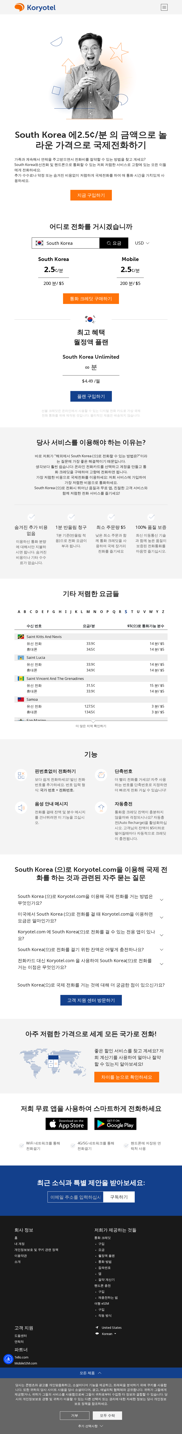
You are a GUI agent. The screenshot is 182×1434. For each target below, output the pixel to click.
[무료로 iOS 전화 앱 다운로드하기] (67, 1123)
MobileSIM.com (25, 1363)
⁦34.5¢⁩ (90, 649)
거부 (74, 1415)
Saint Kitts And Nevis (44, 636)
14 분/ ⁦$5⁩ (157, 643)
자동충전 (124, 804)
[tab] (17, 611)
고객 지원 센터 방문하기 (91, 1000)
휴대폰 (32, 649)
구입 (101, 1243)
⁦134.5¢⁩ (89, 712)
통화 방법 (105, 1261)
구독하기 (119, 1197)
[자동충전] (101, 807)
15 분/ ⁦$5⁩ (157, 685)
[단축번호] (101, 775)
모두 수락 (107, 1415)
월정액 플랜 (106, 1255)
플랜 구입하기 (91, 396)
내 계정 (19, 1243)
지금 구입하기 (91, 195)
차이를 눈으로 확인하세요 (126, 1077)
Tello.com (21, 1357)
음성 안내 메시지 (51, 804)
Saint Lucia (36, 657)
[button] (164, 7)
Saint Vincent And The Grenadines (55, 678)
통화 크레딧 (102, 1238)
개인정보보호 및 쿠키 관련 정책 (36, 1249)
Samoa (32, 699)
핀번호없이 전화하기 (55, 771)
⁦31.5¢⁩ (90, 685)
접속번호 (104, 1267)
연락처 (19, 1341)
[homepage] (87, 7)
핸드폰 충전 (102, 1285)
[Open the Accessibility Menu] (8, 1359)
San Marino (36, 720)
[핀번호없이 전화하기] (21, 775)
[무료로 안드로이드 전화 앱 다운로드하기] (115, 1123)
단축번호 (124, 771)
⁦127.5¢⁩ (89, 706)
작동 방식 (105, 1315)
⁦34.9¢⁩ (90, 670)
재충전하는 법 (108, 1297)
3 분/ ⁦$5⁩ (158, 706)
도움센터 (20, 1335)
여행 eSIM (101, 1303)
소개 (17, 1261)
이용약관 (20, 1255)
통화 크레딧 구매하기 (91, 299)
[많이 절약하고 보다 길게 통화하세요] (53, 1063)
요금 (101, 1249)
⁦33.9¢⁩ (90, 643)
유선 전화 (34, 643)
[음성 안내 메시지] (21, 807)
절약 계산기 (106, 1279)
